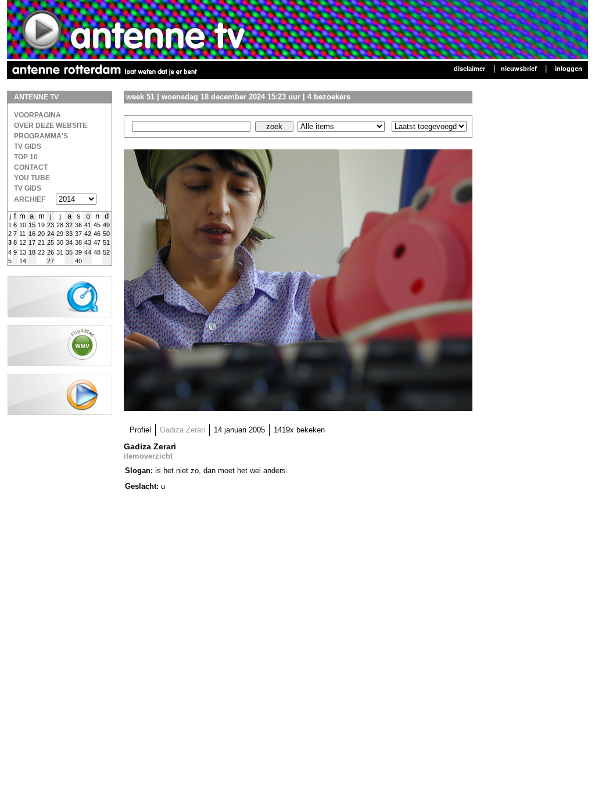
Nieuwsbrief (519, 68)
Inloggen (568, 68)
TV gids (27, 188)
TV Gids (27, 146)
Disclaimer (469, 68)
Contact (31, 167)
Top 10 (26, 157)
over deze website (50, 125)
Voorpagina (37, 115)
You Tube (32, 178)
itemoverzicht (148, 456)
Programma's (41, 136)
